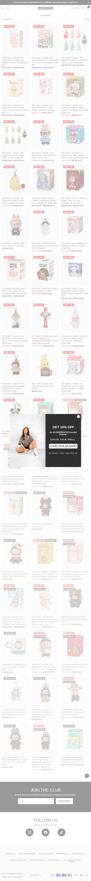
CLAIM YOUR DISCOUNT (63, 446)
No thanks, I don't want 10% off (63, 453)
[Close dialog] (78, 416)
